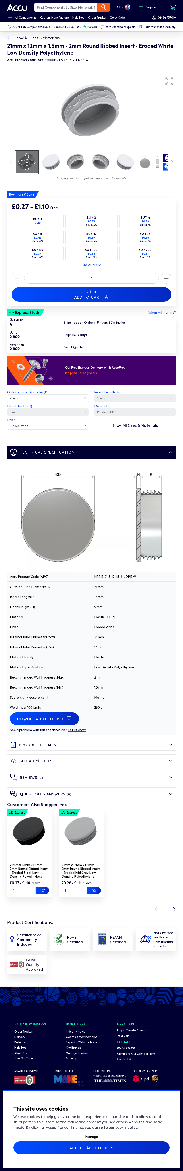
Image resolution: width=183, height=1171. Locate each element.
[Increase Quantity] (17, 278)
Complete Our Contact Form (136, 1053)
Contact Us (125, 1059)
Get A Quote (73, 347)
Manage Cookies (77, 1053)
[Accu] (17, 7)
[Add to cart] (42, 890)
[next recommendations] (172, 909)
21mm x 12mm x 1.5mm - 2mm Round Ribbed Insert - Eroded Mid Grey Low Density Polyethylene (81, 871)
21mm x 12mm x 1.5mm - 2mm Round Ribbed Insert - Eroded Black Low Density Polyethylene (29, 871)
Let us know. (77, 730)
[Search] (103, 7)
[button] (169, 81)
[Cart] (173, 7)
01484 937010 (167, 17)
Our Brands (73, 1047)
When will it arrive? (162, 312)
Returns (19, 1042)
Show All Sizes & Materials (37, 38)
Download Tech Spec (41, 719)
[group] (91, 112)
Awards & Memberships (81, 1036)
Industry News (75, 1031)
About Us (20, 1053)
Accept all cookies (92, 1148)
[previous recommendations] (158, 909)
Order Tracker (23, 1031)
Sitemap (71, 1058)
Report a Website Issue (81, 1042)
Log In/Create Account (132, 1030)
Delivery (19, 1036)
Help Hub (20, 1047)
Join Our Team (24, 1058)
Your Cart (123, 1035)
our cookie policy (123, 1127)
